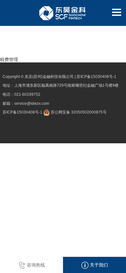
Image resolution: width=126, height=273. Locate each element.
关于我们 (98, 265)
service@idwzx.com (31, 103)
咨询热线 (35, 265)
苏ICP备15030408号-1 (96, 76)
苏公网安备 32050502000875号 (78, 112)
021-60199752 (27, 94)
